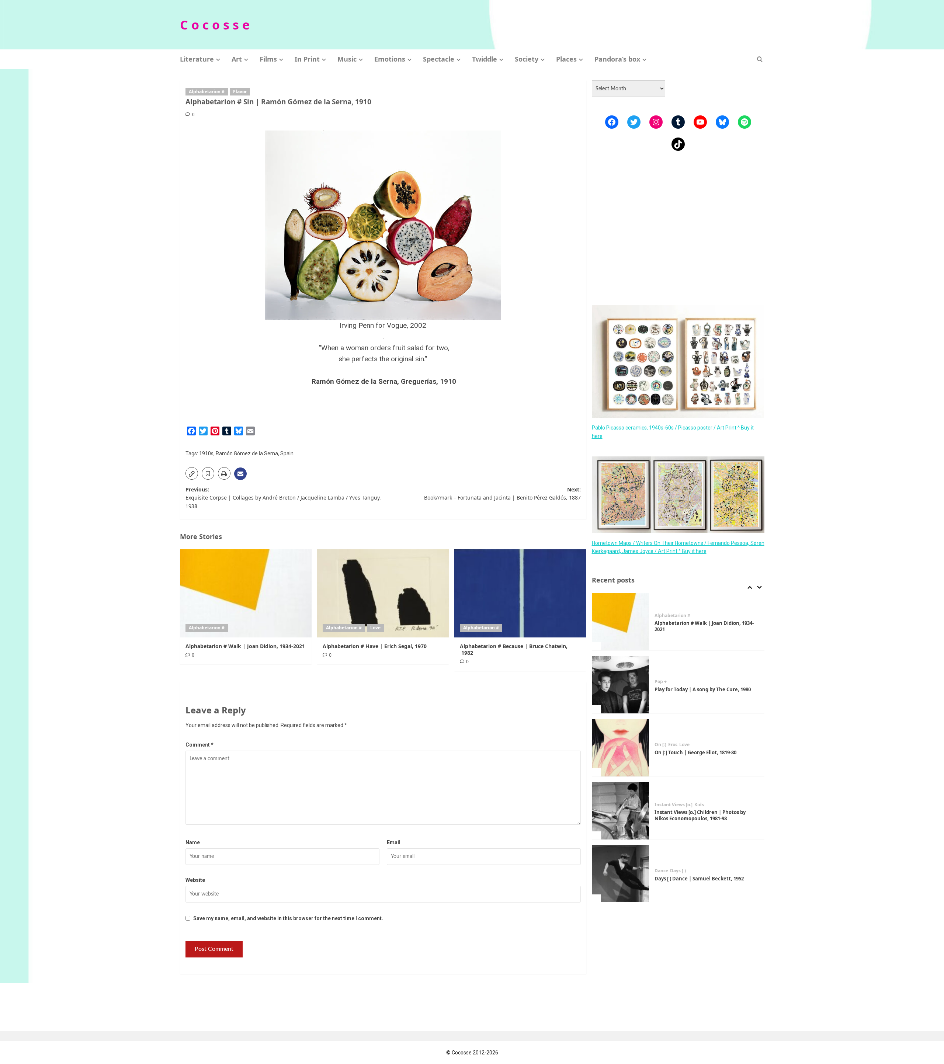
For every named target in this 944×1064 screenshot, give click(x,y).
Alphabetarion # (207, 91)
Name (192, 842)
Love (375, 628)
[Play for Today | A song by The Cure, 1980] (620, 684)
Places (566, 59)
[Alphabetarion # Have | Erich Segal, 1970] (383, 593)
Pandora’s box (617, 59)
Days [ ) (678, 871)
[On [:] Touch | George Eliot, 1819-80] (620, 747)
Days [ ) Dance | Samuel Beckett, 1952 (699, 878)
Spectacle (438, 59)
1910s (206, 453)
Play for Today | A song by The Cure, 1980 (703, 689)
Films (268, 59)
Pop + (661, 682)
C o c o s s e (215, 24)
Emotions (389, 59)
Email (393, 842)
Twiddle (484, 59)
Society (526, 59)
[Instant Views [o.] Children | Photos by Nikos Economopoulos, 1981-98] (620, 810)
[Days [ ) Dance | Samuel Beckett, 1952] (620, 874)
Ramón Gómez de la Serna (247, 453)
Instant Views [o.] (674, 805)
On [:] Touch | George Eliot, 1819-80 (695, 752)
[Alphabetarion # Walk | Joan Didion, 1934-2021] (246, 593)
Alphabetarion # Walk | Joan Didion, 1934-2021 (245, 646)
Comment (199, 745)
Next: (502, 493)
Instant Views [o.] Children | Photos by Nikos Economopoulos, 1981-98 (700, 815)
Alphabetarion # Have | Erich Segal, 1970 (375, 646)
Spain (287, 453)
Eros (672, 745)
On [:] (660, 745)
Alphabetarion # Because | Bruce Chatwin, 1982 (514, 649)
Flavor (240, 91)
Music (347, 59)
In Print (307, 59)
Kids (699, 805)
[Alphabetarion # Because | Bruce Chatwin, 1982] (520, 593)
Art (237, 59)
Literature (197, 59)
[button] (759, 59)
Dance (661, 871)
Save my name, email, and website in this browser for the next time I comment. (288, 918)
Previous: (283, 498)
